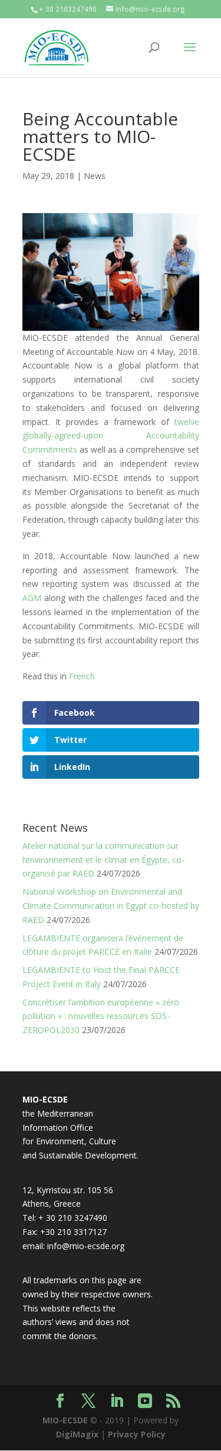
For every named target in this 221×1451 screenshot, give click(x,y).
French (82, 676)
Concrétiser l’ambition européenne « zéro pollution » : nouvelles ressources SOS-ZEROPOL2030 (100, 1016)
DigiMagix (77, 1434)
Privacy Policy (137, 1434)
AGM (31, 597)
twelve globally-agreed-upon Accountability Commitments (110, 436)
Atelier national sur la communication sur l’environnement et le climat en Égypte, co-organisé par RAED (103, 859)
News (94, 175)
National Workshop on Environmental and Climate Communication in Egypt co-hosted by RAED (110, 905)
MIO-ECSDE (65, 1420)
